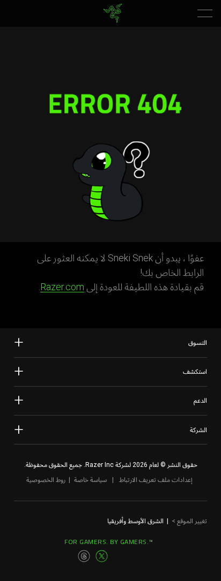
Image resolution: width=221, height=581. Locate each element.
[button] (204, 13)
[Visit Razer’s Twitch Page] (154, 556)
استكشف (195, 371)
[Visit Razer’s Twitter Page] (102, 556)
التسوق (197, 342)
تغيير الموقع (189, 521)
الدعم (200, 400)
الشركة (198, 430)
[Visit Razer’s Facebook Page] (49, 556)
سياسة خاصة (90, 480)
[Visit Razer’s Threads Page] (84, 556)
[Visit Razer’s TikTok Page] (137, 556)
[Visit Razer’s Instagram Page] (67, 556)
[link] (113, 13)
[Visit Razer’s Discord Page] (172, 556)
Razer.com (62, 286)
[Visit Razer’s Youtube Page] (120, 556)
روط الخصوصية (45, 480)
